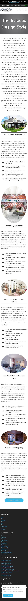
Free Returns (8, 5)
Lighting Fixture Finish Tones (7, 569)
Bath (2, 517)
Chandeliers (3, 519)
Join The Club (8, 595)
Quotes (12, 5)
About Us (3, 539)
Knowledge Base (5, 554)
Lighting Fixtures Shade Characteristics (10, 571)
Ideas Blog (3, 562)
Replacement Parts (5, 548)
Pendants (3, 520)
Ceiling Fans (4, 526)
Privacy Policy (4, 549)
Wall (2, 523)
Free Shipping (4, 5)
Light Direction (4, 574)
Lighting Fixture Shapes (6, 572)
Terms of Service (5, 551)
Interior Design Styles (6, 563)
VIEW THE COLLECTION (14, 2)
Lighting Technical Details (7, 566)
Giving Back (4, 543)
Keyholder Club (20, 5)
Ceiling (2, 522)
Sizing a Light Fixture (6, 575)
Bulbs (24, 5)
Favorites (3, 529)
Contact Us (3, 537)
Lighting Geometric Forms (7, 568)
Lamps (2, 528)
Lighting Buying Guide (6, 560)
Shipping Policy (4, 546)
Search (2, 536)
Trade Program (15, 5)
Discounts (3, 545)
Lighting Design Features (7, 565)
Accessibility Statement (6, 552)
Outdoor (3, 525)
